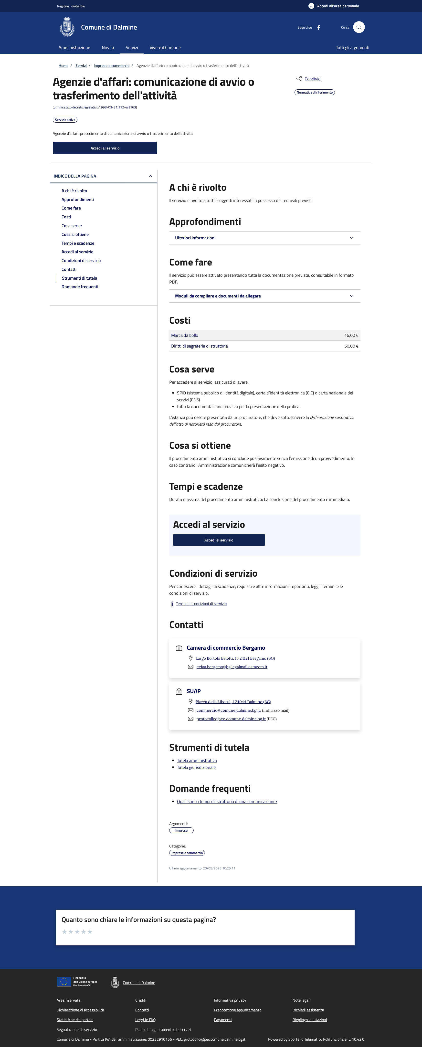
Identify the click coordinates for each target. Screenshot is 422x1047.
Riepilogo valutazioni (310, 1020)
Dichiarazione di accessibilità (80, 1010)
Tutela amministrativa (197, 760)
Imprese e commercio (111, 65)
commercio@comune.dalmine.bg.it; (229, 710)
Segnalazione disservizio (77, 1029)
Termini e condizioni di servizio (201, 603)
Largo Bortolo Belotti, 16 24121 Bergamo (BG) (235, 658)
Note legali (301, 1000)
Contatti (142, 1010)
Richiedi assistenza (308, 1010)
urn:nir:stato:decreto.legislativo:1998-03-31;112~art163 (95, 107)
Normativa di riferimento (315, 92)
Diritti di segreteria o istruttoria (199, 346)
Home (63, 65)
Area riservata (68, 1000)
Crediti (140, 1000)
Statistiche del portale (75, 1020)
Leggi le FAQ (145, 1020)
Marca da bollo (184, 335)
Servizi (81, 65)
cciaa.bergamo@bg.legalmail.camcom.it (232, 666)
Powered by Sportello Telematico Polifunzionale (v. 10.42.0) (316, 1039)
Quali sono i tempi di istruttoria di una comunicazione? (227, 801)
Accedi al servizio (105, 148)
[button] (334, 6)
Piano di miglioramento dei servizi (163, 1029)
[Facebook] (317, 27)
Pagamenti (223, 1020)
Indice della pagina (75, 176)
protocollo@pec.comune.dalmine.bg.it (231, 718)
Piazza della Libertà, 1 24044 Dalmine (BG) (233, 701)
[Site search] (359, 27)
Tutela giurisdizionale (196, 767)
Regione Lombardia (71, 6)
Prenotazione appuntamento (237, 1010)
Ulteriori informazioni (195, 237)
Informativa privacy (230, 1000)
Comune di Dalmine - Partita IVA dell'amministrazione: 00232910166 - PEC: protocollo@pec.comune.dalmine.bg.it (151, 1039)
